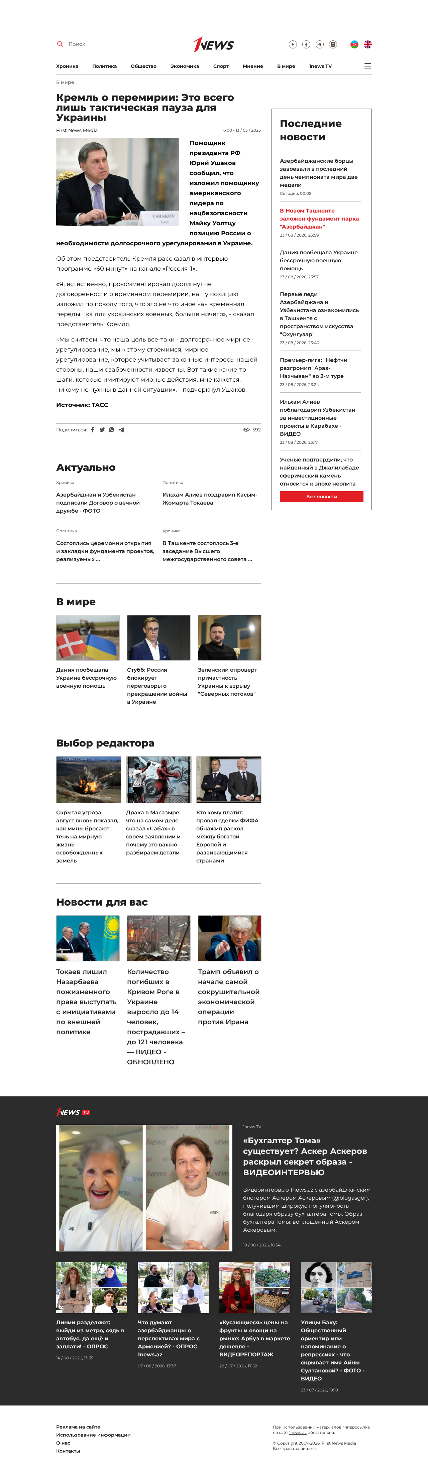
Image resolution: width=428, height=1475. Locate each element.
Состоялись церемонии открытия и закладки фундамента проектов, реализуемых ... (105, 551)
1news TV (320, 66)
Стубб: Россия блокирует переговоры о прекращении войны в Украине (157, 686)
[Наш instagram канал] (333, 44)
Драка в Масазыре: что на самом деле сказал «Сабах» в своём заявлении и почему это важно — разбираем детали (155, 832)
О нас (63, 1443)
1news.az (298, 1432)
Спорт (221, 66)
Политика (104, 66)
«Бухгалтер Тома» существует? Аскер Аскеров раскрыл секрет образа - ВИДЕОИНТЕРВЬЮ (305, 1156)
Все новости (321, 497)
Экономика (185, 66)
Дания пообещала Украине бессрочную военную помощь (86, 678)
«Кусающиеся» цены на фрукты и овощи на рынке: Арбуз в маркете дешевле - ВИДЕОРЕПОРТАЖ (254, 1338)
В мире (286, 66)
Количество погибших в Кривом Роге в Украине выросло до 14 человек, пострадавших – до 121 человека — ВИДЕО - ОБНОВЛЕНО (156, 1017)
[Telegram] (121, 429)
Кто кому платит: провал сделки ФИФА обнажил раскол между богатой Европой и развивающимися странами (227, 836)
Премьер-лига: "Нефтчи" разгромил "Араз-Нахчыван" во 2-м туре (315, 368)
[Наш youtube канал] (293, 44)
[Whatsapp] (111, 429)
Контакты (68, 1451)
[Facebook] (93, 429)
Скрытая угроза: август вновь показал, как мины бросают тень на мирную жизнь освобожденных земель (87, 836)
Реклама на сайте (78, 1427)
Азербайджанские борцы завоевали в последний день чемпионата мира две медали (319, 173)
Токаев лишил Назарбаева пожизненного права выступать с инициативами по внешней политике (86, 1002)
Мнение (253, 66)
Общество (143, 66)
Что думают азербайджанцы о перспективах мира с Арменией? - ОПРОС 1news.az (169, 1338)
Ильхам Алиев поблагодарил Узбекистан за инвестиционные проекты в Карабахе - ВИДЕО (317, 418)
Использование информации (93, 1435)
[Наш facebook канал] (306, 44)
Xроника (67, 66)
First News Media (77, 130)
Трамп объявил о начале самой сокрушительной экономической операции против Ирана (229, 997)
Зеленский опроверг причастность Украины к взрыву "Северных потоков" (227, 682)
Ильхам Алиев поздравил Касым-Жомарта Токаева (210, 499)
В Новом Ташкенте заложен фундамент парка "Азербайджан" (319, 219)
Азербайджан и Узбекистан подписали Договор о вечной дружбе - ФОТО (98, 503)
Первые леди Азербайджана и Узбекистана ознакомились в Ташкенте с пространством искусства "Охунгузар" (319, 314)
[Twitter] (102, 429)
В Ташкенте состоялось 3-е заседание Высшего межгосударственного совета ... (207, 551)
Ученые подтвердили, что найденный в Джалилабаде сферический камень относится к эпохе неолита (319, 471)
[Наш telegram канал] (320, 44)
